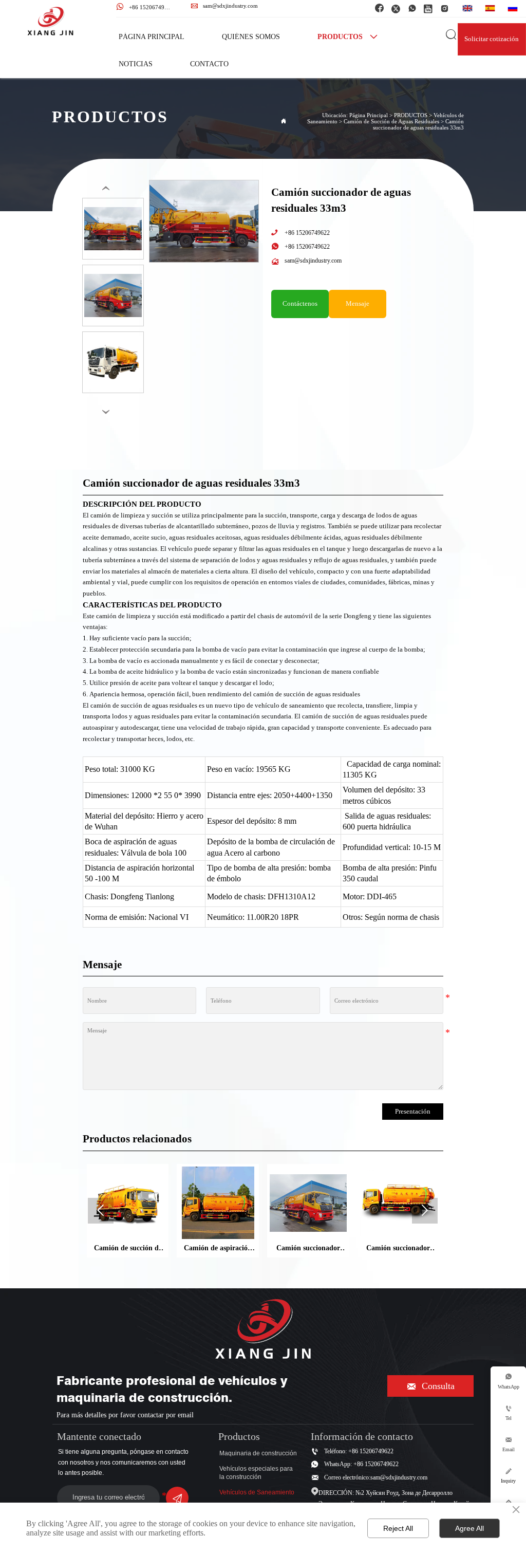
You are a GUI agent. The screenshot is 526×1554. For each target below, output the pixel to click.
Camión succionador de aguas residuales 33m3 (418, 124)
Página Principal (368, 115)
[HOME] (50, 21)
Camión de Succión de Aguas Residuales (391, 121)
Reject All (398, 1528)
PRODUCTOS (410, 115)
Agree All (469, 1528)
